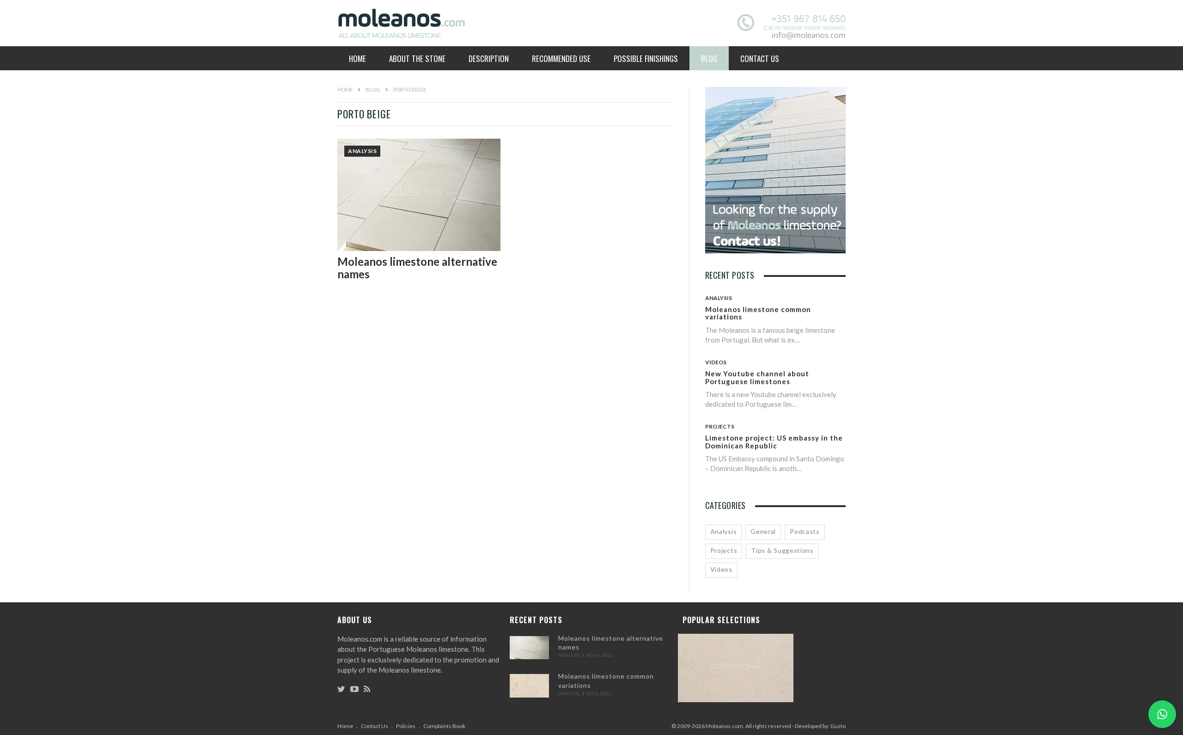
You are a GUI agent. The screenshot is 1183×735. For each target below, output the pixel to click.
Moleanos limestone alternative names (417, 267)
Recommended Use (561, 58)
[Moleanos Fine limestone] (735, 670)
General (763, 531)
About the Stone (417, 58)
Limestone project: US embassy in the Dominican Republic (774, 442)
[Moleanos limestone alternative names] (529, 647)
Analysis (362, 150)
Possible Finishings (646, 58)
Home (357, 58)
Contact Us (759, 58)
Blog (709, 58)
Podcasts (805, 531)
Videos (715, 362)
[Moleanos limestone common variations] (529, 685)
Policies (405, 726)
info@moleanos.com (809, 35)
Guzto (838, 726)
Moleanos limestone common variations (758, 313)
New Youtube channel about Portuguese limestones (757, 377)
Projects (719, 426)
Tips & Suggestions (782, 550)
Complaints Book (444, 726)
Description (489, 58)
